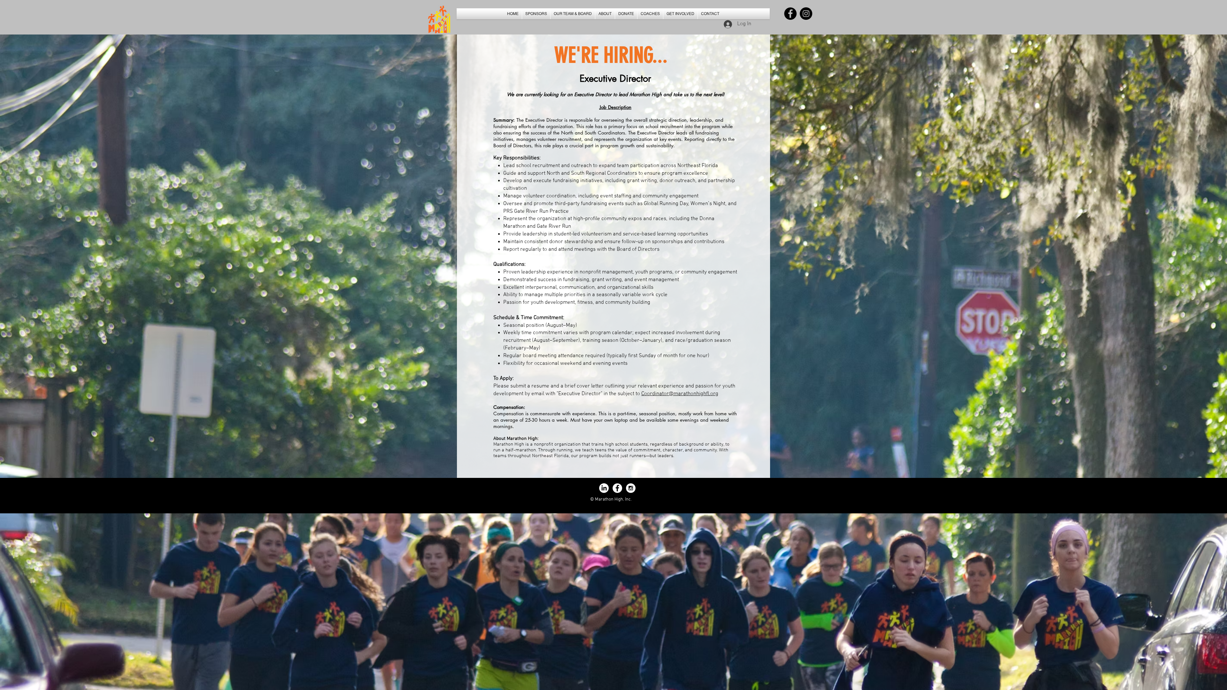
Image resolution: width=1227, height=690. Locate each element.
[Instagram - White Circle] (631, 488)
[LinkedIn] (604, 488)
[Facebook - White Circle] (617, 488)
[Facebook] (790, 13)
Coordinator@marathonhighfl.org (679, 394)
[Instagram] (806, 13)
